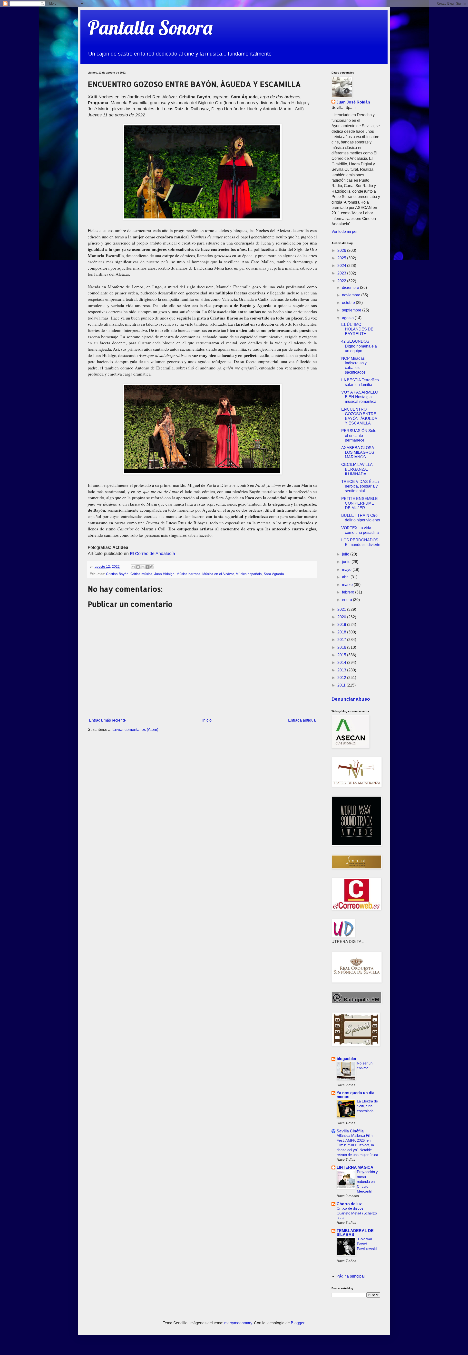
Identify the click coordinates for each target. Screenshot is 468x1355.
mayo (347, 569)
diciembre (351, 287)
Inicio (207, 720)
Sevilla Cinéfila (350, 1131)
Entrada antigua (302, 720)
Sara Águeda (274, 574)
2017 (342, 640)
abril (346, 577)
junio (346, 562)
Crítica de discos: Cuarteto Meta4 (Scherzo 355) (357, 1213)
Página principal (350, 1276)
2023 (342, 273)
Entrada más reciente (107, 720)
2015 (342, 655)
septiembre (352, 310)
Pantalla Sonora (150, 27)
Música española (249, 574)
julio (346, 554)
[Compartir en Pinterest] (151, 567)
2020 (342, 617)
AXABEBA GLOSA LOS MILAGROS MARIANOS (357, 452)
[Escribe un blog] (138, 567)
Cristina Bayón (117, 574)
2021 (342, 609)
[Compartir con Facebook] (147, 567)
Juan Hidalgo (164, 574)
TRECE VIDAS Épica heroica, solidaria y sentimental (360, 486)
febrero (348, 592)
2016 (342, 647)
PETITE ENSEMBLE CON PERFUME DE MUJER (359, 503)
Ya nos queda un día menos (355, 1095)
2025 (342, 258)
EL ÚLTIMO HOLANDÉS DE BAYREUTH (357, 329)
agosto (348, 318)
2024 (342, 265)
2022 (342, 281)
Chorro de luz (349, 1204)
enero (347, 600)
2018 (342, 632)
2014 (342, 662)
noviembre (351, 295)
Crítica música (141, 574)
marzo (348, 585)
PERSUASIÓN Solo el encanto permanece (358, 435)
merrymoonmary (238, 1323)
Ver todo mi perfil (346, 231)
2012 (342, 678)
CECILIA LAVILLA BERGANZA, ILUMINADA (356, 469)
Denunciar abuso (351, 699)
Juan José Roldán (353, 102)
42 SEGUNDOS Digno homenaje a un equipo (359, 346)
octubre (349, 303)
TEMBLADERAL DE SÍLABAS (355, 1233)
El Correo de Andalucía (152, 553)
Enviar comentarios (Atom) (135, 729)
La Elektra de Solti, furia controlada (367, 1106)
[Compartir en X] (142, 567)
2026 (342, 250)
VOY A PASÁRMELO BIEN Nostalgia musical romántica (359, 397)
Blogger (297, 1323)
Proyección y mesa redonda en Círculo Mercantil (367, 1181)
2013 (342, 670)
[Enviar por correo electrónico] (133, 567)
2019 (342, 624)
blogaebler (346, 1059)
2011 (342, 685)
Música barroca (188, 574)
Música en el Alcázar (218, 574)
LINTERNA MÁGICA (355, 1167)
